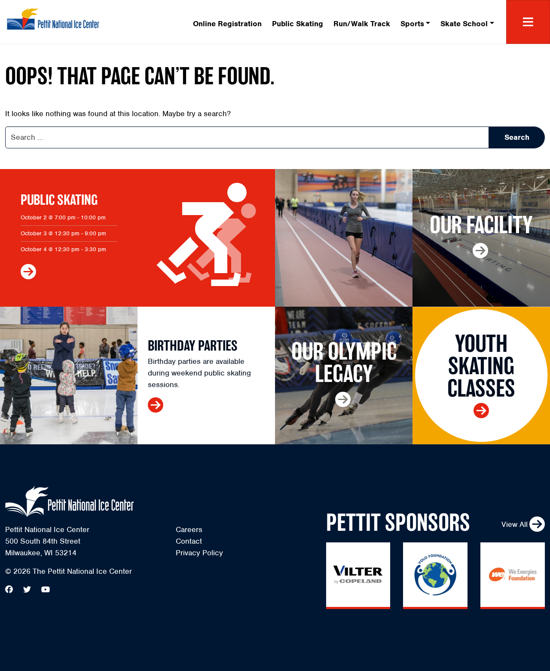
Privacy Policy (199, 552)
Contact (189, 541)
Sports (412, 23)
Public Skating (297, 23)
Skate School (464, 23)
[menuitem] (227, 22)
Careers (189, 529)
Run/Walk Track (361, 23)
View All (514, 524)
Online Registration (227, 23)
